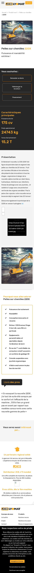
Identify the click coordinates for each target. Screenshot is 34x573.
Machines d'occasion (24, 521)
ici (22, 204)
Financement (17, 97)
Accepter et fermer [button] (17, 561)
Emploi (3, 521)
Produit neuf (13, 12)
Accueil (4, 12)
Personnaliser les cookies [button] (17, 567)
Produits (21, 514)
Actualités (4, 517)
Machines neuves (23, 517)
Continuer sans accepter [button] (17, 570)
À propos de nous (7, 514)
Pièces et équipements (25, 524)
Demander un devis (17, 78)
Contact (4, 524)
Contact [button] (29, 2)
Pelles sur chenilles (25, 12)
